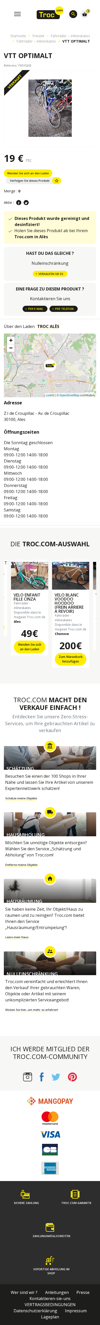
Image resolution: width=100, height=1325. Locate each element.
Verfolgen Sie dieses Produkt (34, 180)
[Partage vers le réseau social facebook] (18, 202)
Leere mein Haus (16, 937)
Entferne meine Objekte (21, 865)
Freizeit (38, 35)
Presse (82, 1292)
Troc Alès (48, 326)
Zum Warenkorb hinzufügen (71, 659)
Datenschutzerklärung (35, 1311)
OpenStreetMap (69, 395)
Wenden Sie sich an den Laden (28, 173)
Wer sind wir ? (24, 1292)
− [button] (11, 348)
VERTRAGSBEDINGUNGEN (50, 1304)
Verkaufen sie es (50, 274)
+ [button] (11, 340)
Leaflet (50, 395)
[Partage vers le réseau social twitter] (26, 202)
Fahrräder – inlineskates (70, 35)
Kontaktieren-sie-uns (50, 1298)
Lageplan (50, 1317)
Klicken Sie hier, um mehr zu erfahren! (31, 1010)
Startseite (18, 35)
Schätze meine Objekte (21, 798)
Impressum (76, 1311)
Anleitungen (57, 1292)
